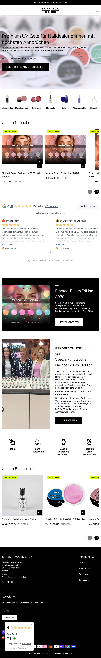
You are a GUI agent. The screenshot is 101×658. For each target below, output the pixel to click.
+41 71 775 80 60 (11, 574)
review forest (26, 644)
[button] (89, 189)
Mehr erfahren (68, 420)
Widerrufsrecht (85, 574)
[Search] (91, 10)
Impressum (84, 580)
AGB (81, 562)
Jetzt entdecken (69, 322)
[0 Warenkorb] (97, 10)
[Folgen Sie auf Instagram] (12, 582)
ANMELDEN (9, 617)
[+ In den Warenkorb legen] (39, 161)
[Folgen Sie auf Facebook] (8, 582)
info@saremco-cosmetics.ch (16, 577)
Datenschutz (84, 568)
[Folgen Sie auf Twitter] (3, 582)
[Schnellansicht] (39, 166)
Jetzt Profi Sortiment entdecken (25, 67)
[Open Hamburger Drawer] (3, 10)
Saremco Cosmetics (45, 653)
